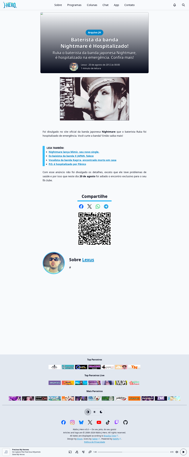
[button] (174, 5)
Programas (74, 5)
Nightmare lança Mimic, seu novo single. (74, 152)
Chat (105, 5)
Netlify (116, 438)
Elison (80, 438)
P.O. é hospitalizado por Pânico (67, 164)
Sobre (58, 5)
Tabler (95, 438)
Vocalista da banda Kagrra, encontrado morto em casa (82, 160)
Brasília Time (110, 435)
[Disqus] (94, 315)
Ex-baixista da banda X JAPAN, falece (71, 156)
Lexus (84, 64)
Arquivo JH (94, 32)
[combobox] (76, 452)
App (116, 5)
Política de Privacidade (94, 442)
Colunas (92, 5)
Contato (129, 5)
